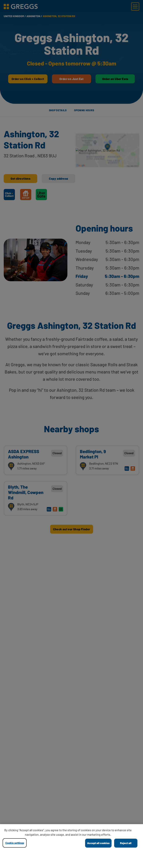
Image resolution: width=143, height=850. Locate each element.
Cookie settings (14, 842)
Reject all (125, 843)
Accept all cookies (98, 843)
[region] (71, 837)
